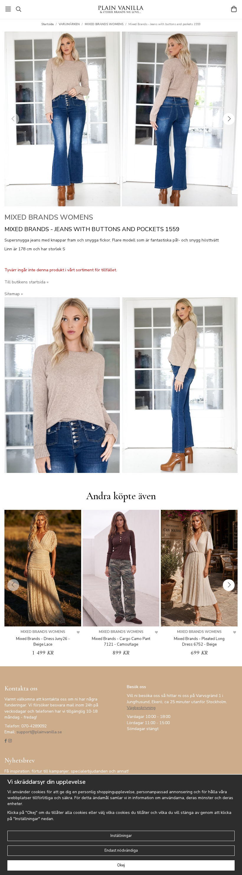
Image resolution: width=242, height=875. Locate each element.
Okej (121, 865)
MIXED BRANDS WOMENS (48, 217)
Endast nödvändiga (121, 850)
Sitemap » (13, 294)
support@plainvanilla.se (39, 732)
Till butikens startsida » (26, 282)
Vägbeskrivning (141, 708)
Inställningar (121, 835)
